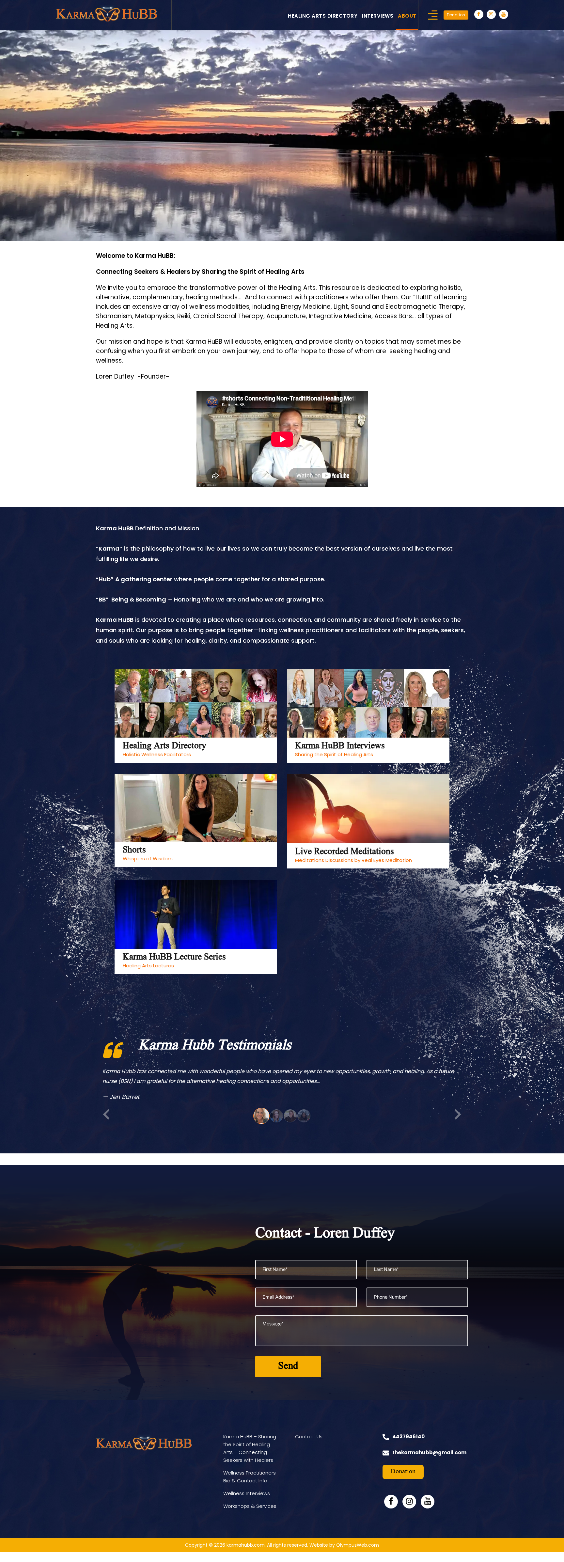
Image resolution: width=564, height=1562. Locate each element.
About (407, 15)
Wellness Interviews (246, 1503)
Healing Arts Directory (322, 15)
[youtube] (503, 14)
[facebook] (478, 14)
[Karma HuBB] (106, 13)
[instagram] (491, 14)
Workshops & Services (249, 1515)
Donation (456, 15)
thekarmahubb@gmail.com (429, 1462)
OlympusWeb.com (357, 1555)
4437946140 (408, 1446)
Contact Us (308, 1446)
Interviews (377, 15)
